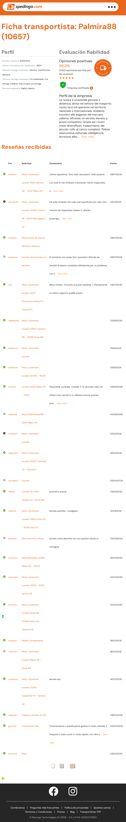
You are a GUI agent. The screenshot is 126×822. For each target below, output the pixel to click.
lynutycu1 (12, 557)
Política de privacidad (76, 807)
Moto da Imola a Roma (33, 538)
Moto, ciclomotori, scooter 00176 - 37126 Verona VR (33, 585)
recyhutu (12, 604)
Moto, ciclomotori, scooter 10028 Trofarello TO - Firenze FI (34, 461)
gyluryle (12, 726)
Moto (24, 753)
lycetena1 (12, 257)
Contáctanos (18, 807)
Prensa (61, 811)
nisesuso (12, 715)
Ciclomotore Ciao (30, 726)
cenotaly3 (13, 480)
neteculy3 (13, 453)
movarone (13, 679)
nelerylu (12, 511)
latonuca (12, 753)
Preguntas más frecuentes (44, 807)
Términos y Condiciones (38, 811)
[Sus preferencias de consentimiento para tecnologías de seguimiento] (3, 616)
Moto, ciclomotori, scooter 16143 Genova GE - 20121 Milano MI (32, 182)
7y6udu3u (13, 202)
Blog (72, 811)
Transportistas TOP (90, 811)
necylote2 (13, 577)
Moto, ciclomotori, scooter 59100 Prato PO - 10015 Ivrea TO (34, 519)
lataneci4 (13, 348)
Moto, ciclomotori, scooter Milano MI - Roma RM (31, 660)
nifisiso (11, 491)
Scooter (26, 480)
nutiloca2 (12, 433)
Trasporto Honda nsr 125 (34, 715)
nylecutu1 (13, 651)
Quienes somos (102, 807)
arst (10, 284)
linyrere (12, 386)
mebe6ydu (13, 320)
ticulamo (12, 237)
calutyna (12, 414)
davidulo (12, 538)
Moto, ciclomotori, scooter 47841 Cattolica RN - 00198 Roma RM (33, 329)
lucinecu (12, 174)
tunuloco (12, 640)
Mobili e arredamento (32, 640)
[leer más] (87, 137)
